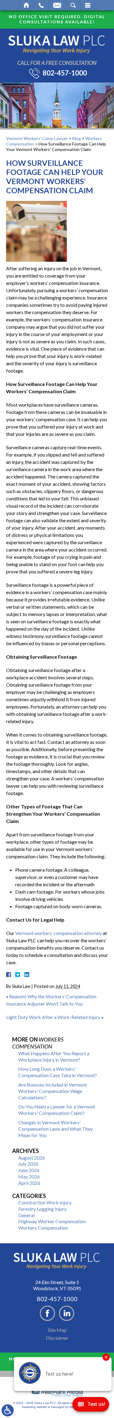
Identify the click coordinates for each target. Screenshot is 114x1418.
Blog (76, 138)
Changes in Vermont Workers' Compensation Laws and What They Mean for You (55, 1128)
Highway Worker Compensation (52, 1221)
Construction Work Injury (44, 1202)
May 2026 (29, 1176)
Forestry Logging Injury (42, 1209)
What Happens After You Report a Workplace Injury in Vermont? (53, 1056)
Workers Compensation (43, 1228)
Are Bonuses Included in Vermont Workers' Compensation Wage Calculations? (52, 1091)
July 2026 (28, 1164)
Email (57, 5)
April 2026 (29, 1183)
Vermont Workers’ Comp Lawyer (37, 138)
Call (41, 5)
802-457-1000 (65, 73)
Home (26, 5)
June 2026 (29, 1170)
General (26, 1215)
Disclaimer (57, 1338)
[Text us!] (90, 1405)
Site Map (57, 1330)
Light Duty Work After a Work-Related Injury (53, 1017)
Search (73, 5)
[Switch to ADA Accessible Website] (8, 1410)
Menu (88, 5)
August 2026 (31, 1158)
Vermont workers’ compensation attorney (58, 933)
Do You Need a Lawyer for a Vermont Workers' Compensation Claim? (56, 1110)
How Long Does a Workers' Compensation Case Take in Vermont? (57, 1072)
